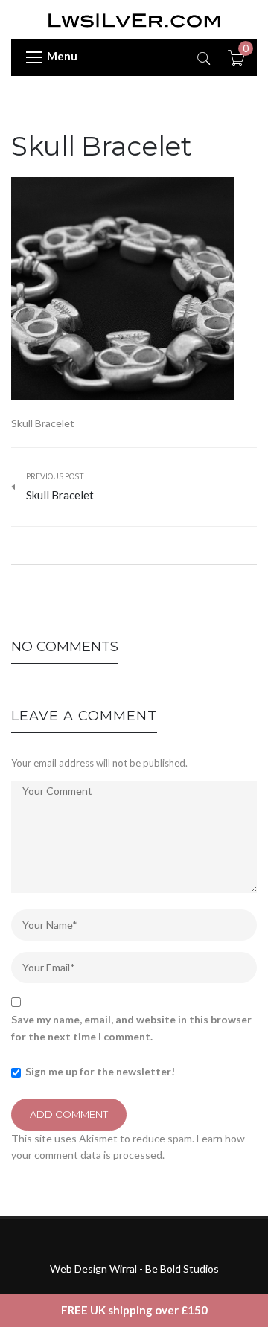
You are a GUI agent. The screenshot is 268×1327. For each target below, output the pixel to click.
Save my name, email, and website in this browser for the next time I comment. (131, 1027)
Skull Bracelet (101, 145)
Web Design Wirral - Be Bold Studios (134, 1268)
